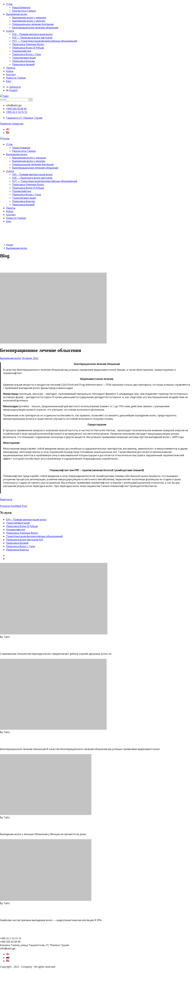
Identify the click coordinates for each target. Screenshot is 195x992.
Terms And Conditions (12, 929)
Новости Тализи (16, 77)
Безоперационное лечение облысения (35, 27)
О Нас (9, 4)
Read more (6, 499)
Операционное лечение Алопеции (33, 24)
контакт (11, 74)
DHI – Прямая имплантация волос (32, 34)
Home (9, 244)
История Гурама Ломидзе (21, 558)
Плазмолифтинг (21, 51)
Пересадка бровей (23, 64)
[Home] (4, 138)
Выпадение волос (16, 14)
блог (8, 81)
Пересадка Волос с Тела (26, 54)
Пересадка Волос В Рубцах (28, 47)
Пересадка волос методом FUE (24, 539)
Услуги (10, 31)
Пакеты (10, 67)
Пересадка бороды (23, 61)
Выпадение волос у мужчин (28, 21)
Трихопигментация (24, 57)
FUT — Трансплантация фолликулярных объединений (44, 41)
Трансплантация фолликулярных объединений (34, 536)
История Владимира (18, 555)
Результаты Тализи (24, 10)
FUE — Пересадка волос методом (32, 37)
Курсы (9, 71)
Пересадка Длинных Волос (28, 44)
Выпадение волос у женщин (29, 17)
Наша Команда (21, 7)
